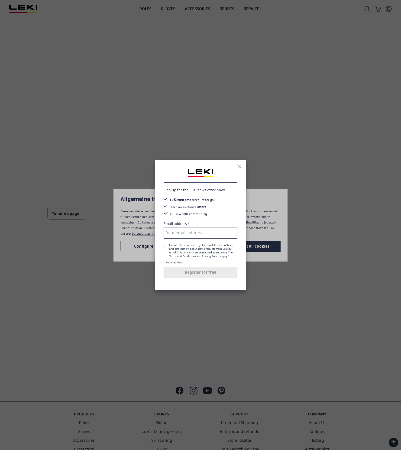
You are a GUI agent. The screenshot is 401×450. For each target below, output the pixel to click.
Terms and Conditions (183, 256)
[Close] (239, 166)
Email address (177, 223)
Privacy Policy (211, 256)
